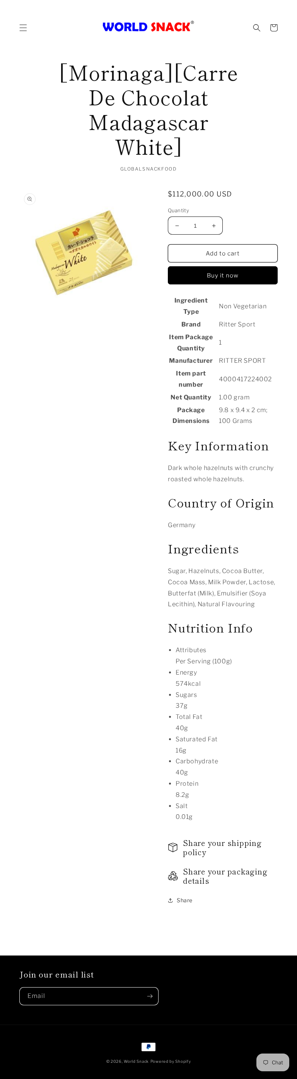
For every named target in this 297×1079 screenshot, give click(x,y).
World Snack (136, 1061)
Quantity (178, 210)
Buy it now (223, 275)
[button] (23, 27)
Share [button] (185, 900)
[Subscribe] (149, 996)
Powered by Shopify (170, 1061)
